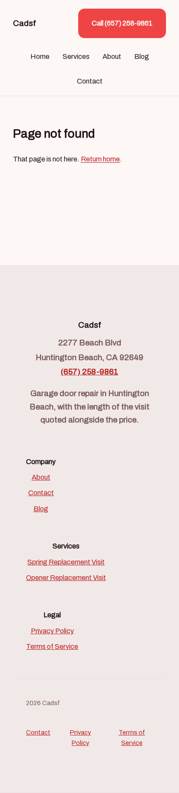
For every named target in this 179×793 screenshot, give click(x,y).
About (112, 56)
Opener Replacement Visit (66, 577)
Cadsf (24, 23)
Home (40, 56)
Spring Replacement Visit (66, 562)
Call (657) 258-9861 (122, 23)
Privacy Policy (52, 631)
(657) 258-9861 (89, 371)
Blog (141, 56)
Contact (90, 81)
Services (76, 56)
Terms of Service (52, 646)
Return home (100, 159)
